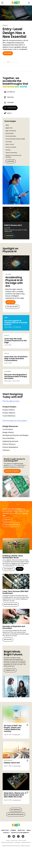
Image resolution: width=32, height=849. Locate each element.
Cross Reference (9, 416)
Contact (6, 832)
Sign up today (13, 465)
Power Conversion (11, 147)
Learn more (10, 161)
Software (6, 450)
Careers (13, 830)
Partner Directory (9, 444)
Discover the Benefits (12, 471)
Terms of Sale (22, 840)
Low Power (9, 142)
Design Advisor (8, 432)
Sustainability (8, 569)
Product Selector (9, 413)
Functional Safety (11, 136)
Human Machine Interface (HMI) (15, 139)
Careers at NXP (10, 670)
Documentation (8, 438)
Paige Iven (17, 734)
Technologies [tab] (11, 108)
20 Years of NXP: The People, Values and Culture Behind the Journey (13, 728)
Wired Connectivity (11, 152)
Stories (19, 569)
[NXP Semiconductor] (16, 2)
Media (29, 830)
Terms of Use (14, 840)
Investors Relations (10, 604)
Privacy (8, 840)
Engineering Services (10, 441)
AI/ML (7, 125)
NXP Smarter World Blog (16, 814)
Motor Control (10, 144)
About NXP (7, 519)
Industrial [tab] (10, 97)
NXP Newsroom (15, 810)
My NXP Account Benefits (20, 832)
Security (8, 150)
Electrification (10, 133)
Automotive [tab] (11, 92)
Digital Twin (9, 128)
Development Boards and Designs (15, 435)
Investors (21, 830)
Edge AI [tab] (9, 113)
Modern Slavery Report (7, 842)
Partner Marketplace (10, 447)
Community (7, 429)
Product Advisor (9, 410)
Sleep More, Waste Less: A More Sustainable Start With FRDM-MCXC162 (15, 795)
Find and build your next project (15, 421)
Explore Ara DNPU (12, 306)
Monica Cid (17, 800)
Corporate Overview (10, 524)
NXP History (8, 639)
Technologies (10, 121)
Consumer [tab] (10, 102)
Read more (7, 53)
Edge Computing (11, 131)
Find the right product (11, 401)
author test (17, 766)
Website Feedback (26, 842)
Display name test (12, 763)
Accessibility (17, 842)
